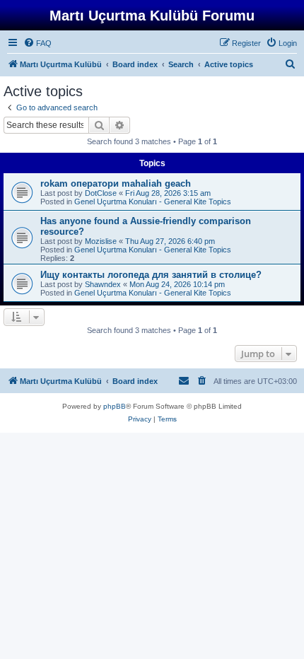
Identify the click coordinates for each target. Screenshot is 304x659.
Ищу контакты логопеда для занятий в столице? (151, 274)
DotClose (101, 193)
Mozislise (101, 241)
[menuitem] (37, 43)
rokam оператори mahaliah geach (115, 183)
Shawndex (103, 284)
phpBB (114, 406)
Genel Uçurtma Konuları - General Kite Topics (152, 201)
